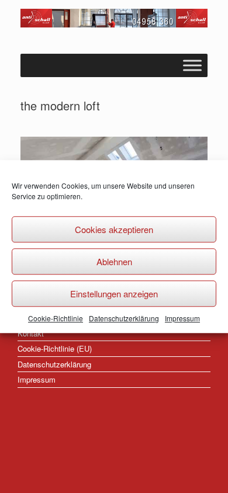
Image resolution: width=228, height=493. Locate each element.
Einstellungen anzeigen (114, 293)
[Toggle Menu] (192, 65)
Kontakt (31, 333)
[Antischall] (114, 18)
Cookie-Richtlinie (55, 318)
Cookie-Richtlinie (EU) (55, 348)
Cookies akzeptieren (114, 229)
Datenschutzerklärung (124, 318)
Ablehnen (114, 261)
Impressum (182, 318)
